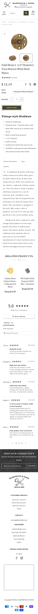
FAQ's (19, 509)
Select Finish (4, 91)
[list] (19, 281)
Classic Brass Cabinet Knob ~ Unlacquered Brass (10, 282)
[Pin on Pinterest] (34, 84)
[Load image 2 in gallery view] (12, 58)
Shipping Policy (19, 503)
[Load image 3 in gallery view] (26, 58)
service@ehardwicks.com (19, 520)
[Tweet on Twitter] (30, 84)
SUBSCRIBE (31, 466)
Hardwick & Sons (26, 599)
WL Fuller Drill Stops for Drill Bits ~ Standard (27, 281)
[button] (4, 13)
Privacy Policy (19, 500)
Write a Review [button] (20, 316)
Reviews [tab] (7, 323)
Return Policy (19, 506)
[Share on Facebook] (25, 84)
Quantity (5, 99)
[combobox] (18, 13)
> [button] (25, 443)
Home (4, 22)
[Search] (26, 13)
